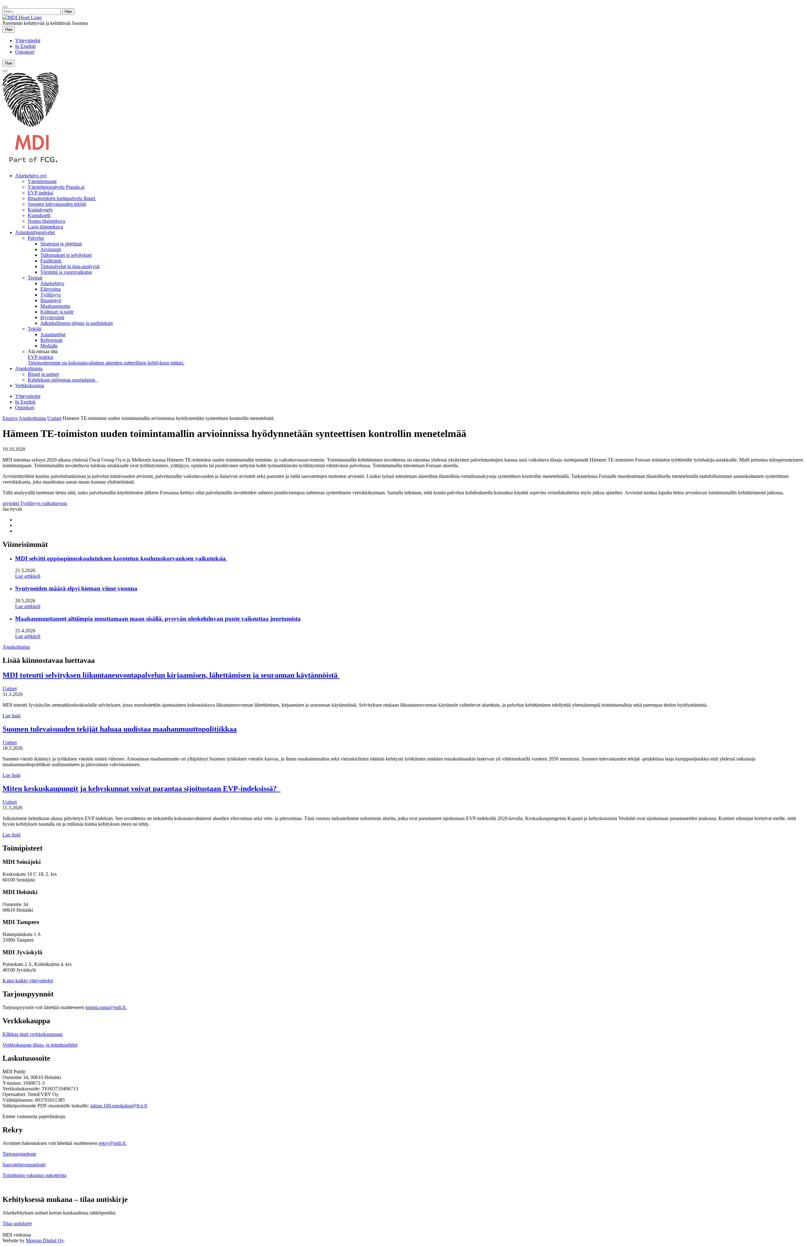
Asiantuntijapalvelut (35, 232)
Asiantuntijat (52, 334)
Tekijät (34, 328)
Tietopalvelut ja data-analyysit (69, 266)
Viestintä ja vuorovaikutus (66, 272)
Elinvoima (50, 289)
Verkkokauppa (29, 385)
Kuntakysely (40, 209)
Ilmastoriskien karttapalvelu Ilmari (62, 198)
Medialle (49, 345)
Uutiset (54, 418)
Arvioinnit (50, 249)
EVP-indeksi (40, 192)
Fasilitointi (51, 260)
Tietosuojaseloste (19, 1154)
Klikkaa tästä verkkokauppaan (33, 1034)
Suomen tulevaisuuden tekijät (57, 204)
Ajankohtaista (29, 368)
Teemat (35, 277)
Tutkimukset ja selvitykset (66, 255)
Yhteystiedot (27, 40)
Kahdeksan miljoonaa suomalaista (63, 379)
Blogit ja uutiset (43, 374)
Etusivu (10, 418)
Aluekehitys (52, 283)
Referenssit (51, 340)
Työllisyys (50, 294)
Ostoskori (24, 52)
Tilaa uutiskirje (17, 1223)
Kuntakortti (39, 215)
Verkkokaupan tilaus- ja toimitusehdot (40, 1045)
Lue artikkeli (27, 576)
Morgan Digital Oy (45, 1240)
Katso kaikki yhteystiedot (28, 980)
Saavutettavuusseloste (24, 1164)
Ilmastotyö (50, 300)
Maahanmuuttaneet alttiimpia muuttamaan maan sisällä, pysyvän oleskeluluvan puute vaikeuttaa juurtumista (158, 618)
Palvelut (36, 238)
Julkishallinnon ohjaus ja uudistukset (76, 323)
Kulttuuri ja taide (57, 311)
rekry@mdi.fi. (113, 1143)
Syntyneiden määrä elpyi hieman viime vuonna (76, 588)
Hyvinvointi (52, 317)
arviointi (11, 503)
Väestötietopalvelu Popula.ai (56, 187)
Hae (10, 29)
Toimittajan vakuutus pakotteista (34, 1175)
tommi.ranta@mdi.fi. (106, 1007)
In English (25, 46)
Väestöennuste (42, 181)
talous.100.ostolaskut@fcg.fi (118, 1105)
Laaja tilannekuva (45, 226)
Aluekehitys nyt (31, 175)
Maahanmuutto (55, 306)
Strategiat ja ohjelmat (61, 243)
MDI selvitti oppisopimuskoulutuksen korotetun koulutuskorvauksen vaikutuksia (121, 558)
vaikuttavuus (54, 503)
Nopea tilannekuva (46, 221)
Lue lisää (11, 715)
